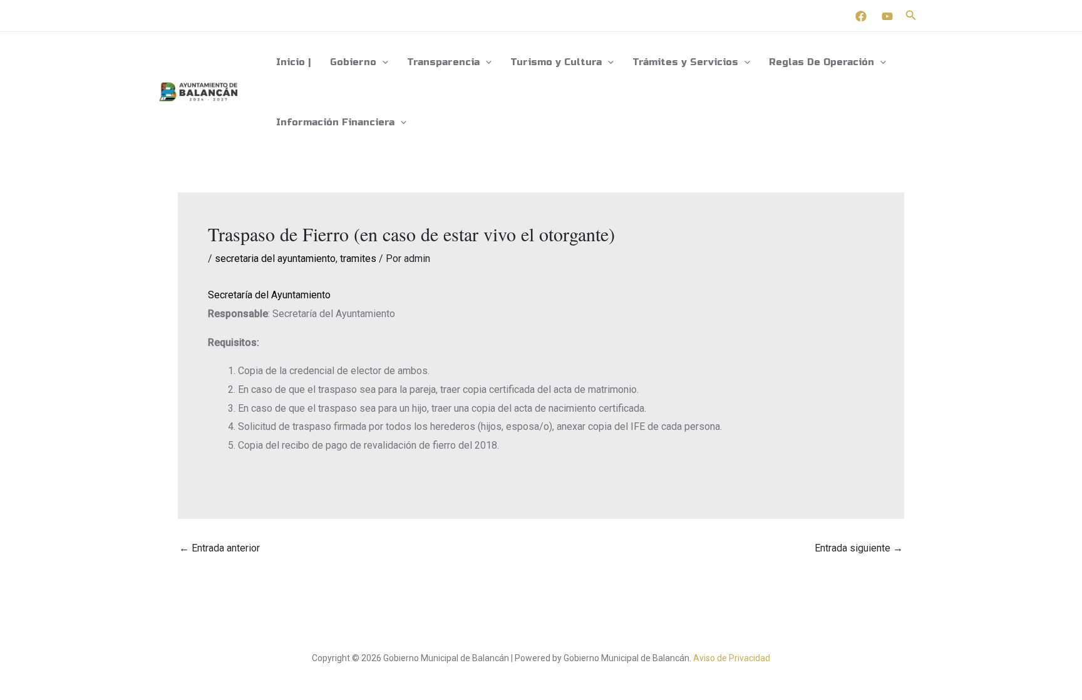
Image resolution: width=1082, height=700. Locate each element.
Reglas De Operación (821, 62)
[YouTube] (887, 16)
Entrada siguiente (859, 548)
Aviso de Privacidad (731, 658)
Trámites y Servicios (685, 62)
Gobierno (353, 62)
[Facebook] (861, 16)
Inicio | (293, 62)
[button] (911, 15)
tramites (358, 258)
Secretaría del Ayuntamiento (269, 295)
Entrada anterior (219, 548)
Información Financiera (335, 122)
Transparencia (443, 62)
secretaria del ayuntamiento (275, 258)
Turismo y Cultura (556, 62)
